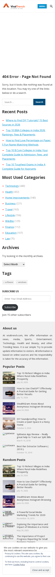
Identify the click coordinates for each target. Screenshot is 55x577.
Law (7, 238)
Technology (12, 186)
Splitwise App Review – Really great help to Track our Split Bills (34, 436)
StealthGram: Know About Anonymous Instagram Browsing (34, 405)
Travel (9, 209)
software (9, 282)
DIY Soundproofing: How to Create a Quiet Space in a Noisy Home (33, 421)
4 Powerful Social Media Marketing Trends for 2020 (31, 514)
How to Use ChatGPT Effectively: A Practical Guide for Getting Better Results (34, 391)
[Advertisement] (27, 41)
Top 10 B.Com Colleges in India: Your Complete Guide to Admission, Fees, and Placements (25, 155)
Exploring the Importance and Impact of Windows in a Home (32, 526)
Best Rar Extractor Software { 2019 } (32, 448)
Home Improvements (17, 197)
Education (10, 232)
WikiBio (9, 221)
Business (10, 203)
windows (22, 282)
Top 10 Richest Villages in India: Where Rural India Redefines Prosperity (33, 376)
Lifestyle (10, 215)
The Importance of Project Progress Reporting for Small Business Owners (32, 539)
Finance (9, 227)
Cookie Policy (19, 564)
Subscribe (10, 307)
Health (9, 192)
